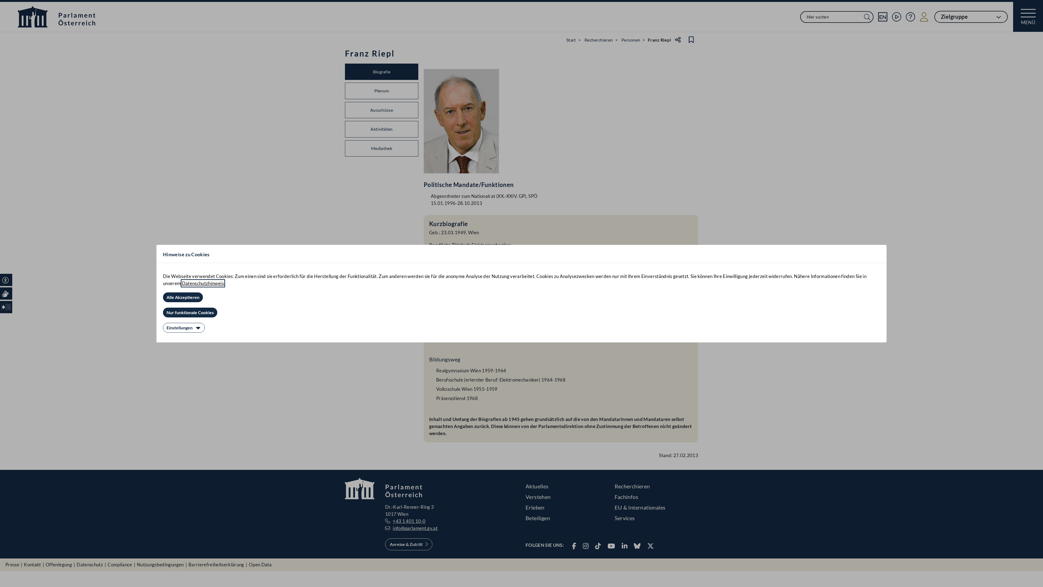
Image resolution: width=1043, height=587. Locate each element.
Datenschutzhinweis (203, 283)
